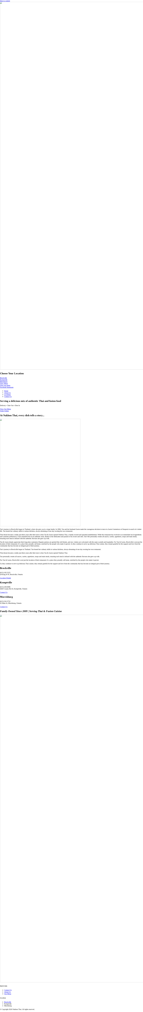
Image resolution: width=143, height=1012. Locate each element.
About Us (7, 393)
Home (6, 391)
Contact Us (8, 396)
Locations (7, 395)
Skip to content (5, 1)
